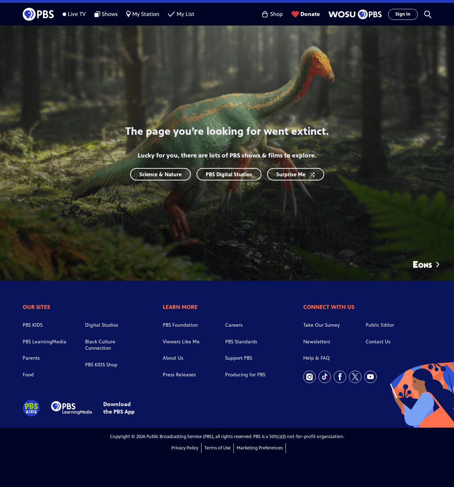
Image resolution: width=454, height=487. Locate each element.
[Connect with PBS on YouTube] (370, 377)
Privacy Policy (184, 448)
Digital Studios (101, 325)
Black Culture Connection (100, 345)
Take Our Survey (321, 325)
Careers (234, 325)
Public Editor (380, 325)
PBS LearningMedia (44, 342)
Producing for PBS (245, 375)
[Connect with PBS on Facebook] (340, 377)
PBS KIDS (33, 325)
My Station (145, 14)
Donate (310, 14)
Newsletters (316, 342)
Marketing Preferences (260, 448)
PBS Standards (241, 342)
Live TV (77, 14)
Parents (31, 358)
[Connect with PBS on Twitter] (355, 377)
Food (28, 375)
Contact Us (378, 342)
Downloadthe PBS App (118, 408)
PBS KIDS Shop (101, 365)
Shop (276, 14)
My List (185, 14)
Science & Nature (160, 174)
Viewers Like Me (181, 342)
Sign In (402, 14)
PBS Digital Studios (229, 174)
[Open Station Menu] (354, 14)
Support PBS (238, 358)
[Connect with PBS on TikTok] (325, 377)
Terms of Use (217, 448)
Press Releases (179, 375)
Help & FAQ (316, 358)
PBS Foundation (180, 325)
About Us (173, 358)
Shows (110, 14)
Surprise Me (290, 174)
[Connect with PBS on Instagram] (309, 377)
